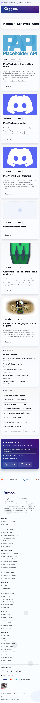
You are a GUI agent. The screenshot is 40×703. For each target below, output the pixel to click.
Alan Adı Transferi (8, 620)
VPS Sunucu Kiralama (9, 524)
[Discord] (28, 671)
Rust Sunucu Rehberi (13, 431)
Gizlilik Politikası (7, 649)
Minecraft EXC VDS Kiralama (11, 556)
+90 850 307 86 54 (9, 2)
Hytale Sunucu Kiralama (9, 570)
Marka (4, 638)
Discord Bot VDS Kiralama (10, 530)
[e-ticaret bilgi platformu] (4, 686)
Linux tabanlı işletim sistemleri (17, 413)
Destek (29, 2)
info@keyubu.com (10, 499)
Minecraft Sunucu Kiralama (10, 553)
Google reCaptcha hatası (15, 227)
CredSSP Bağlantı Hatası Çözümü (15, 381)
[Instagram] (11, 671)
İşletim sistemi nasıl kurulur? (13, 370)
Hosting (5, 585)
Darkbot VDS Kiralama (9, 578)
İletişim (21, 2)
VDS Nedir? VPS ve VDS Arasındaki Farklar (19, 358)
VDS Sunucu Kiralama (9, 521)
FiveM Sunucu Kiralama (9, 567)
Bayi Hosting (6, 607)
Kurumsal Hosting (8, 591)
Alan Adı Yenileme (8, 617)
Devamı (8, 86)
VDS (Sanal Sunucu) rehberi (15, 400)
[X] (7, 671)
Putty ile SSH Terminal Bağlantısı (15, 375)
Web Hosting (30, 431)
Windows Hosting (8, 599)
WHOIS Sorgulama (8, 625)
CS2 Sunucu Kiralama (9, 572)
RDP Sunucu (6, 540)
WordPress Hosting (8, 593)
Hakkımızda (6, 635)
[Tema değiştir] (29, 9)
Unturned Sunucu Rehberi (15, 404)
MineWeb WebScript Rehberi (15, 422)
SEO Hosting (6, 588)
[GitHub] (20, 671)
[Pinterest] (24, 671)
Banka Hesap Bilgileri (9, 643)
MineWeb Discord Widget (15, 123)
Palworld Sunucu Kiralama (10, 559)
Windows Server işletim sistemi (17, 408)
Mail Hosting (6, 596)
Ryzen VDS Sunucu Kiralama (11, 527)
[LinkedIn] (3, 671)
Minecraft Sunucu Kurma (12, 364)
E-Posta (27, 464)
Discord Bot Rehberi (12, 426)
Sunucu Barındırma (8, 532)
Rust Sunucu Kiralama (9, 564)
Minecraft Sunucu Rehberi (15, 395)
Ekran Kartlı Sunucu (8, 543)
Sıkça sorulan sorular (14, 417)
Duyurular (5, 654)
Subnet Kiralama (7, 546)
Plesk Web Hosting (8, 604)
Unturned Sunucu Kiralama (10, 561)
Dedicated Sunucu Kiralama (10, 535)
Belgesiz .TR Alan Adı (9, 623)
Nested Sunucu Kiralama (10, 538)
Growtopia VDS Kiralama (9, 575)
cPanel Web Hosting (8, 602)
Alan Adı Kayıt (6, 614)
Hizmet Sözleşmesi (8, 646)
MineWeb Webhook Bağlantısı (17, 176)
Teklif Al (12, 464)
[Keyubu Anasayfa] (11, 9)
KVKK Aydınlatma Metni (9, 652)
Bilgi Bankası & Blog (8, 657)
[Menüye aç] (34, 9)
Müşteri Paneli (7, 660)
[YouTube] (16, 671)
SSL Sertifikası (7, 628)
